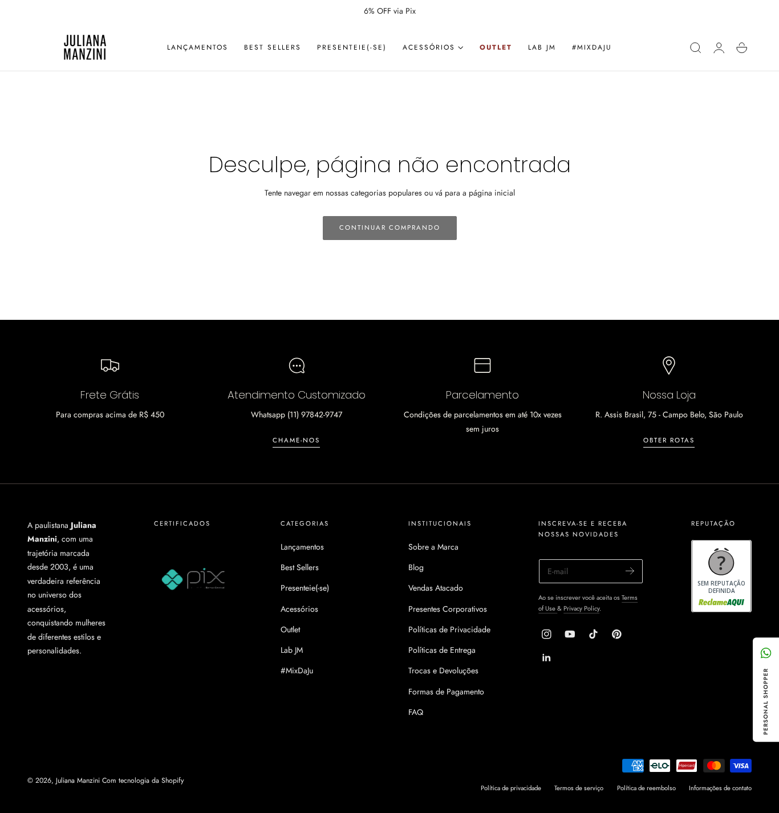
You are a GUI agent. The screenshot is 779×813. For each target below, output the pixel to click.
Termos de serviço (578, 787)
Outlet (290, 629)
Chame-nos (296, 440)
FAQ (415, 712)
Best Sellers (300, 567)
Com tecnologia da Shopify (143, 780)
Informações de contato (720, 787)
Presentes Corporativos (447, 609)
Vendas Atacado (435, 588)
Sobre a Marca (433, 546)
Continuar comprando (389, 227)
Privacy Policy (581, 608)
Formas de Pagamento (446, 691)
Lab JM (292, 650)
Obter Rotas (669, 440)
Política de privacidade (511, 787)
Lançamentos (302, 546)
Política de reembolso (646, 787)
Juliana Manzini (78, 780)
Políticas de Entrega (442, 650)
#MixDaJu (297, 670)
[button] (695, 48)
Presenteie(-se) (305, 588)
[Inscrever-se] (629, 570)
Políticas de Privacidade (449, 629)
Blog (416, 567)
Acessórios (299, 609)
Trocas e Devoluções (443, 670)
